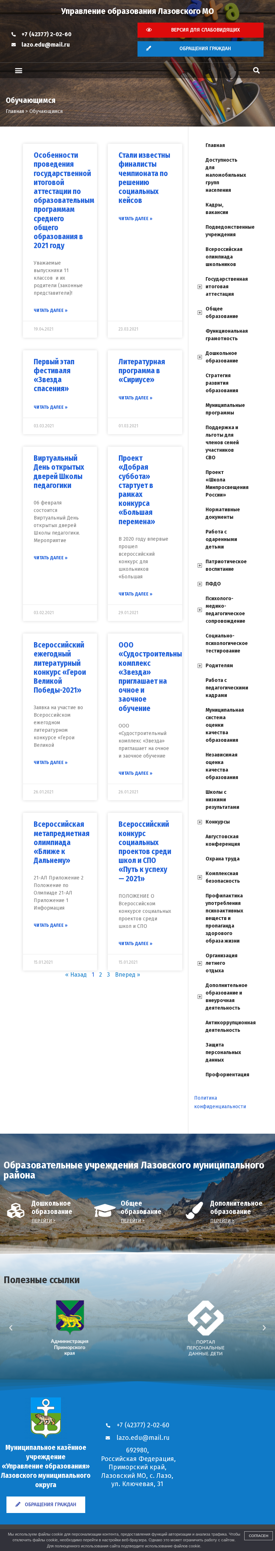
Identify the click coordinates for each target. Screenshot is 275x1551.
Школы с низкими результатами (222, 799)
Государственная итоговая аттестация (226, 286)
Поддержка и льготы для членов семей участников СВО (222, 442)
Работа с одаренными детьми (221, 539)
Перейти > (44, 1220)
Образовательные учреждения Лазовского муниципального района (134, 1170)
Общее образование (222, 312)
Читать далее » (51, 310)
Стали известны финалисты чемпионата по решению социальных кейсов (144, 178)
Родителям (219, 666)
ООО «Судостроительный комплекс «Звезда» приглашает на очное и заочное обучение (152, 676)
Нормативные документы (223, 513)
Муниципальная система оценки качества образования (225, 725)
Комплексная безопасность (223, 877)
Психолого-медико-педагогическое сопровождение (225, 610)
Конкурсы (218, 822)
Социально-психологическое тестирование (226, 643)
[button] (18, 70)
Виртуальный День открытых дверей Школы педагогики (59, 472)
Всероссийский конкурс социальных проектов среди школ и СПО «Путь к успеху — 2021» (145, 851)
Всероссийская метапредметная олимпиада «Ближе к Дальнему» (62, 842)
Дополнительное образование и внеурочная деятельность (226, 996)
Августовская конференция (223, 840)
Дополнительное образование (236, 1207)
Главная (215, 145)
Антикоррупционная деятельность (226, 1026)
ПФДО (213, 584)
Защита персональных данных (223, 1052)
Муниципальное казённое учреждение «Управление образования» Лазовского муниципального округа (46, 1466)
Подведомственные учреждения (226, 231)
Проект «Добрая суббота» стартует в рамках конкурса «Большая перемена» (137, 490)
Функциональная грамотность (226, 335)
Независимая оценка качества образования (222, 766)
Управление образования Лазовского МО (137, 11)
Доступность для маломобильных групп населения (226, 175)
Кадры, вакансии (217, 208)
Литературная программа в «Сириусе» (142, 370)
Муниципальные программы (225, 409)
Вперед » (127, 974)
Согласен (258, 1536)
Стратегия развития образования (222, 383)
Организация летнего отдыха (221, 963)
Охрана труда (223, 859)
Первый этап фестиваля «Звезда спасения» (54, 375)
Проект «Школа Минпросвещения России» (226, 483)
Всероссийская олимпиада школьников (224, 256)
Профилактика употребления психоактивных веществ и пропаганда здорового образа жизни (224, 918)
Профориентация (226, 1075)
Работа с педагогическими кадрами (226, 687)
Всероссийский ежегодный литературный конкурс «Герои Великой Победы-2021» (60, 667)
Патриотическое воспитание (226, 565)
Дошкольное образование (222, 357)
